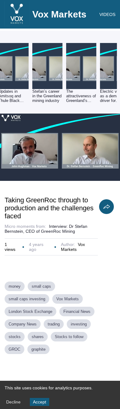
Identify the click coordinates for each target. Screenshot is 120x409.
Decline (13, 401)
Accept (39, 401)
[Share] (106, 206)
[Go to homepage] (17, 24)
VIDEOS (107, 14)
